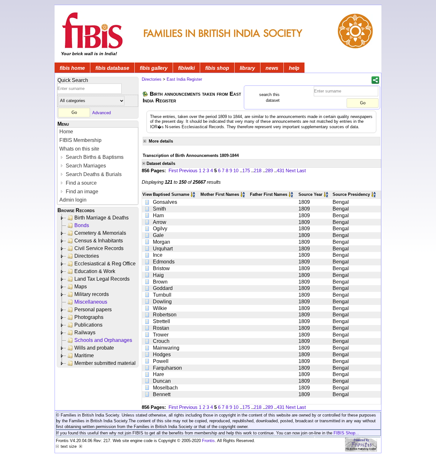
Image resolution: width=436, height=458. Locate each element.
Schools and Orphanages (103, 340)
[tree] (98, 290)
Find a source (80, 183)
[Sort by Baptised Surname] (193, 194)
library (247, 68)
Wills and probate (94, 348)
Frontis (208, 440)
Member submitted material (105, 363)
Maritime (84, 355)
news (272, 68)
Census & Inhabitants (98, 240)
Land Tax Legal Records (102, 279)
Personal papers (93, 309)
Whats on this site (79, 148)
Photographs (88, 317)
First (173, 170)
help (294, 68)
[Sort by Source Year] (326, 194)
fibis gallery (154, 68)
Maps (80, 286)
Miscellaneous (90, 302)
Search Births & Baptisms (94, 157)
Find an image (81, 191)
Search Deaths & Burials (93, 174)
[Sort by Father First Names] (291, 194)
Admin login (72, 200)
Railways (84, 332)
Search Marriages (85, 165)
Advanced (101, 112)
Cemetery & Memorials (100, 233)
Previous (188, 170)
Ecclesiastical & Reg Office (105, 263)
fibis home (72, 68)
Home (66, 131)
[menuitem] (97, 132)
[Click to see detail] (147, 202)
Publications (88, 325)
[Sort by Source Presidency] (374, 194)
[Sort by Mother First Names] (243, 194)
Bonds (81, 225)
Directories (86, 256)
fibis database (112, 68)
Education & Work (94, 271)
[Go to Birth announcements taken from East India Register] (145, 94)
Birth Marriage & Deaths (101, 217)
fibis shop (217, 68)
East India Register (184, 79)
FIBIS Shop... (346, 433)
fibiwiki (186, 68)
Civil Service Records (99, 248)
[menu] (97, 166)
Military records (91, 294)
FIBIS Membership (80, 140)
